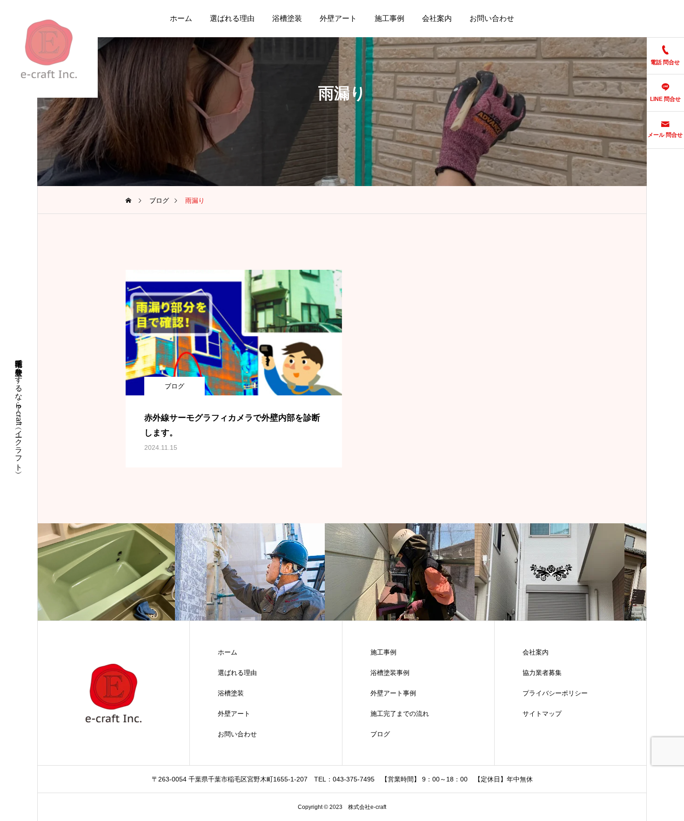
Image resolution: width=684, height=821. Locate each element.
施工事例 (389, 18)
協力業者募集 (542, 672)
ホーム (181, 18)
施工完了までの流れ (399, 713)
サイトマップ (542, 713)
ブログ (174, 386)
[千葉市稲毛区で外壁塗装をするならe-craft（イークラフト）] (49, 49)
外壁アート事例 (393, 693)
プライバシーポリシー (555, 693)
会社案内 (437, 18)
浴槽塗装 (287, 18)
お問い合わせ (491, 18)
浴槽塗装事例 (389, 672)
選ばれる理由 (232, 18)
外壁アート (338, 18)
